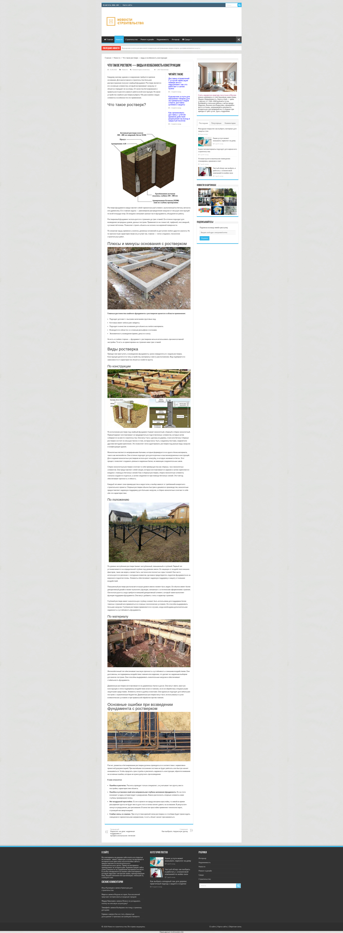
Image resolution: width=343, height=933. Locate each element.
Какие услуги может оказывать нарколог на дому (178, 859)
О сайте (212, 927)
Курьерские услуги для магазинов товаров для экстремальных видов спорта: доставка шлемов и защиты (179, 100)
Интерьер (175, 40)
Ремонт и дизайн (147, 40)
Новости (119, 40)
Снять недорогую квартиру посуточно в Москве (217, 95)
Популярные (216, 123)
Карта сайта (127, 5)
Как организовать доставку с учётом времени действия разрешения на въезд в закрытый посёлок (179, 116)
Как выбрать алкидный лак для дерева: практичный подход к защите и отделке (168, 882)
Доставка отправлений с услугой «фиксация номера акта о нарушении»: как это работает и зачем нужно (178, 83)
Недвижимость (163, 40)
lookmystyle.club (177, 932)
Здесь (218, 111)
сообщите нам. (107, 878)
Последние (203, 123)
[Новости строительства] (125, 21)
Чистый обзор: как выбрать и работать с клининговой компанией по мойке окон (224, 170)
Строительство (131, 40)
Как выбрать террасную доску (175, 830)
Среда (187, 40)
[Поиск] (240, 5)
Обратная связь (235, 927)
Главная (110, 40)
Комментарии (230, 123)
